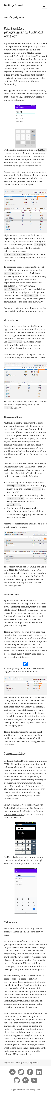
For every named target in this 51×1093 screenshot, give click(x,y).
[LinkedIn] (39, 1072)
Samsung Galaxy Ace (14, 814)
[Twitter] (21, 1072)
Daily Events (22, 1062)
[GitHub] (17, 1080)
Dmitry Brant (13, 5)
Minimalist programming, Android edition (23, 32)
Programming (33, 1062)
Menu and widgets (44, 8)
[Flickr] (25, 1080)
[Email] (12, 1072)
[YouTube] (34, 1080)
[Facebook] (30, 1072)
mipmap (16, 606)
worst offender (34, 1013)
